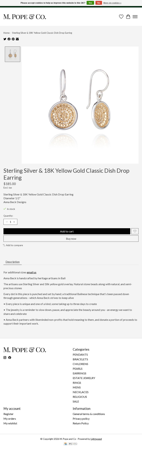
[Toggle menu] (135, 16)
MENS (77, 387)
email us (31, 272)
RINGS (77, 382)
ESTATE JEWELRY (84, 378)
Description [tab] (13, 261)
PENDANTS (80, 354)
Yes (90, 3)
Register (8, 414)
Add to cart (67, 231)
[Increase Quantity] (14, 222)
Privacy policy (81, 418)
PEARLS (77, 368)
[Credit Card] (65, 444)
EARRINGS (79, 373)
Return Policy (81, 423)
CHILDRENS (80, 364)
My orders (9, 418)
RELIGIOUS (80, 396)
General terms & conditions (89, 414)
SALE (76, 401)
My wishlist (10, 423)
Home (6, 32)
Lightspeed (96, 439)
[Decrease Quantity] (7, 222)
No (98, 3)
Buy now (71, 238)
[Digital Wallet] (73, 444)
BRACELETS (80, 359)
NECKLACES (80, 392)
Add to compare (14, 245)
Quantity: (8, 215)
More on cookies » (112, 3)
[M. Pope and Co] (24, 17)
